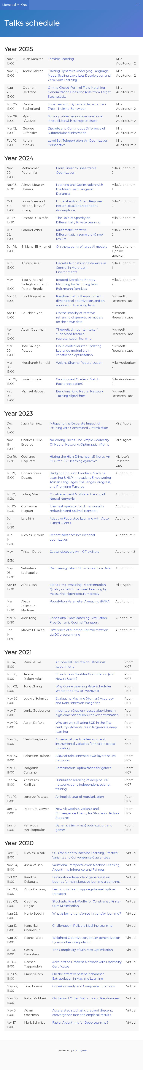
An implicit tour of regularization (79, 796)
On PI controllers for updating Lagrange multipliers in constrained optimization (78, 350)
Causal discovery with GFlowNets (74, 551)
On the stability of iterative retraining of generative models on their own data (79, 317)
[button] (138, 5)
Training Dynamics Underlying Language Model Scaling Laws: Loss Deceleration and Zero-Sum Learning (79, 75)
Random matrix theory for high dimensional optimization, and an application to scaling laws (80, 301)
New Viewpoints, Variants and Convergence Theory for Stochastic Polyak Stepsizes (87, 813)
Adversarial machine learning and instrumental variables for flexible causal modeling (85, 744)
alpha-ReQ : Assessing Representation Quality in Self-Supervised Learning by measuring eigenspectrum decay (78, 589)
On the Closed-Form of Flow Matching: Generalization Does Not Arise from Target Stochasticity (79, 92)
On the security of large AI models (81, 246)
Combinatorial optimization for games (83, 768)
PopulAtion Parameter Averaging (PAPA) (80, 601)
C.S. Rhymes (80, 1050)
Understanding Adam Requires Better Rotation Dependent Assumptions (79, 206)
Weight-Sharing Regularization (79, 362)
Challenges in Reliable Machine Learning (82, 925)
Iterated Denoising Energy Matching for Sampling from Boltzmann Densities (77, 284)
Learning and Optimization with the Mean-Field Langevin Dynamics (79, 189)
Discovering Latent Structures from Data (80, 568)
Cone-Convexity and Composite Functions (83, 986)
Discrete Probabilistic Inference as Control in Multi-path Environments (81, 267)
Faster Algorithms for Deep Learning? (80, 1022)
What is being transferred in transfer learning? (86, 913)
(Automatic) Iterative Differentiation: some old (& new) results (80, 234)
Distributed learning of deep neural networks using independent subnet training (83, 784)
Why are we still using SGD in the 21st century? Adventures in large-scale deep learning (86, 727)
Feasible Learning (61, 59)
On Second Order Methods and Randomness (86, 998)
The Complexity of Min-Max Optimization (82, 950)
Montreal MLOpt (14, 5)
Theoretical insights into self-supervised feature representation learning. (77, 334)
